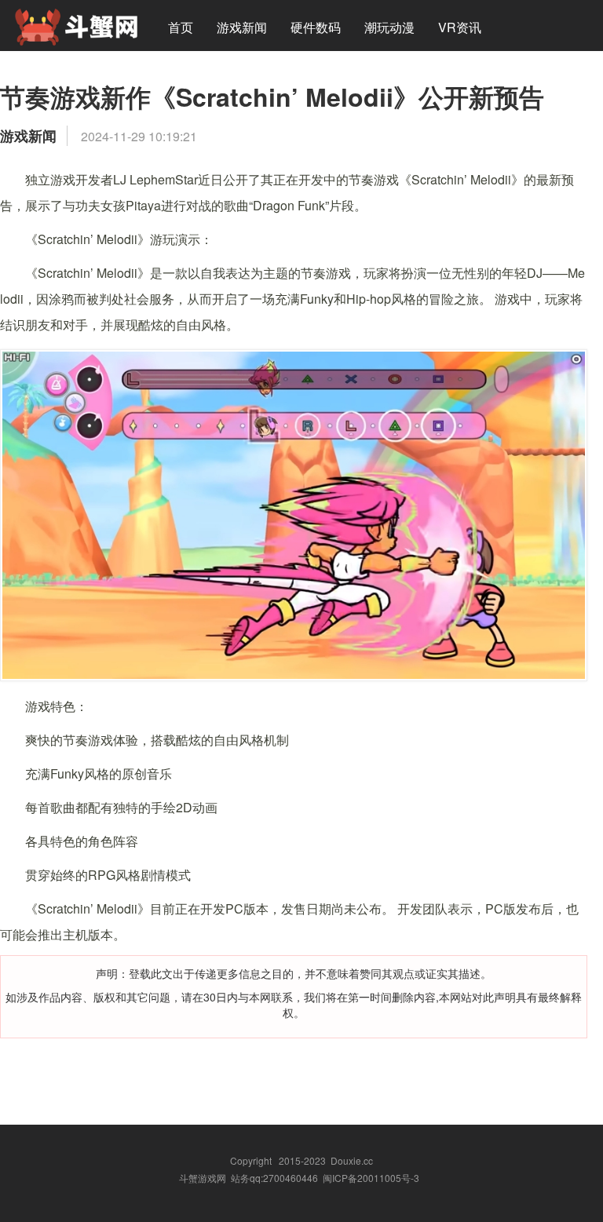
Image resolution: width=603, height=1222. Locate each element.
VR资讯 (459, 27)
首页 (180, 27)
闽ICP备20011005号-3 (371, 1177)
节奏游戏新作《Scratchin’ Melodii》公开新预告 (272, 96)
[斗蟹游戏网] (76, 25)
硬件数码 (316, 27)
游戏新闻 (242, 27)
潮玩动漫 (389, 27)
